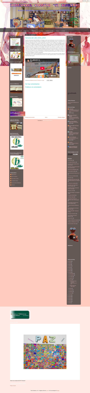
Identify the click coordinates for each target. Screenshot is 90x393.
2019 (70, 267)
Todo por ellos (70, 218)
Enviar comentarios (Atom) (47, 120)
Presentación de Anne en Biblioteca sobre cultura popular (73, 199)
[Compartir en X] (49, 80)
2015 (70, 295)
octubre (71, 276)
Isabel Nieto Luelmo (14, 178)
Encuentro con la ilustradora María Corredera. (73, 186)
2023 (70, 262)
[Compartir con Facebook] (50, 80)
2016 (70, 272)
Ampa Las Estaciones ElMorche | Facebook (73, 147)
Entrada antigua (61, 117)
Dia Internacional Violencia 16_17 (74, 173)
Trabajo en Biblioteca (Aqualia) (73, 220)
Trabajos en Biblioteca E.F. (72, 221)
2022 (70, 264)
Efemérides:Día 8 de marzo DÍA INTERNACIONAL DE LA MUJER (74, 180)
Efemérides (70, 177)
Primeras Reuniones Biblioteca (73, 205)
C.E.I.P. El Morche (72, 137)
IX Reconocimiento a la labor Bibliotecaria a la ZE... (73, 282)
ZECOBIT (71, 131)
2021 (70, 265)
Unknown (13, 184)
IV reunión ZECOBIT (71, 195)
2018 (70, 269)
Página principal (13, 385)
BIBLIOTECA (13, 174)
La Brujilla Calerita (14, 180)
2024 (70, 261)
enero (71, 293)
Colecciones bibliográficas (72, 169)
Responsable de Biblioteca (16, 182)
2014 (70, 296)
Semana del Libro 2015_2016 (73, 286)
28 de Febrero (70, 160)
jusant (47, 390)
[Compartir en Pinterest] (52, 80)
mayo (71, 279)
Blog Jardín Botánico (73, 121)
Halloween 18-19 (71, 190)
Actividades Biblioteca (72, 162)
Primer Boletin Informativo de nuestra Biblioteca (73, 203)
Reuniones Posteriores (72, 213)
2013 (70, 298)
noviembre (72, 275)
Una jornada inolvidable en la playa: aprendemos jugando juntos (74, 111)
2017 (70, 270)
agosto (71, 278)
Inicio (46, 117)
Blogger (58, 390)
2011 (70, 301)
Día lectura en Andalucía (72, 175)
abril (71, 288)
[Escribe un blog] (48, 80)
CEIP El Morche (14, 176)
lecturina (70, 142)
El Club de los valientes (72, 183)
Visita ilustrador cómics (72, 223)
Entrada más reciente (29, 117)
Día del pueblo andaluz (72, 171)
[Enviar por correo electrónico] (47, 80)
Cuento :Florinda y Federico (73, 143)
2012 (70, 299)
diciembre (72, 273)
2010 (70, 302)
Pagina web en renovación (73, 122)
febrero (71, 291)
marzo (71, 289)
